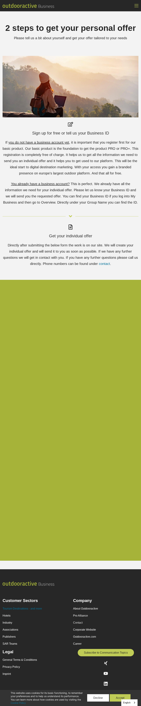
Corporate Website (84, 629)
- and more (35, 608)
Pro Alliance (80, 615)
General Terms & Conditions (20, 659)
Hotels (6, 615)
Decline (98, 697)
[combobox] (129, 702)
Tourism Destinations (15, 608)
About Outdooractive (85, 608)
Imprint (7, 673)
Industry (7, 622)
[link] (70, 57)
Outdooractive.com (84, 636)
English (127, 702)
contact (104, 264)
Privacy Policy (11, 666)
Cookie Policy (18, 702)
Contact (78, 622)
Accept (120, 697)
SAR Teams (10, 643)
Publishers (9, 636)
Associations (10, 629)
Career (77, 643)
